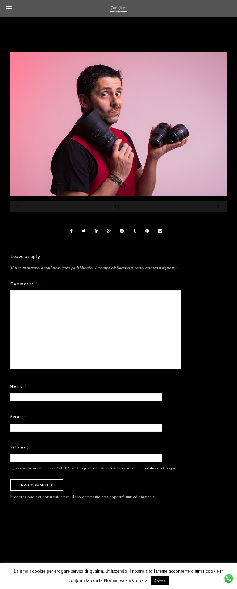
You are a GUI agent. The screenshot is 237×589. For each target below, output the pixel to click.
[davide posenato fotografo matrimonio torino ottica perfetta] (118, 194)
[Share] (71, 231)
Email (18, 417)
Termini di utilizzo (144, 468)
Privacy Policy (112, 468)
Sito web (19, 447)
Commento (24, 284)
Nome (18, 387)
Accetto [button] (159, 581)
